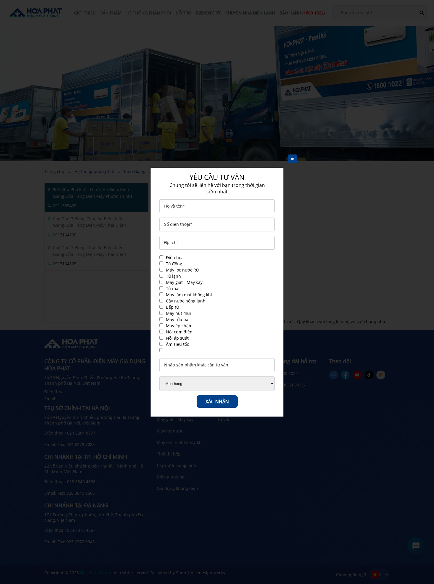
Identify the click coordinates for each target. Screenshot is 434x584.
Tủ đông (174, 263)
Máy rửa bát (178, 319)
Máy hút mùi (178, 313)
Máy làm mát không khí (189, 294)
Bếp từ (172, 307)
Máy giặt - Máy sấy (184, 282)
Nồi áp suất (177, 338)
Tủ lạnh (173, 276)
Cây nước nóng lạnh (185, 301)
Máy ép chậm (179, 325)
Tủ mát (173, 288)
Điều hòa (175, 257)
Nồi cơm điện (179, 332)
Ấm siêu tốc (177, 344)
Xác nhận (217, 401)
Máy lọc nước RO (182, 270)
